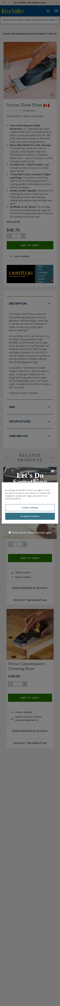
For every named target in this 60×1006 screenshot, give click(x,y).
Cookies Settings (30, 507)
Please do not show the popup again (32, 532)
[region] (30, 503)
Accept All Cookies (30, 516)
